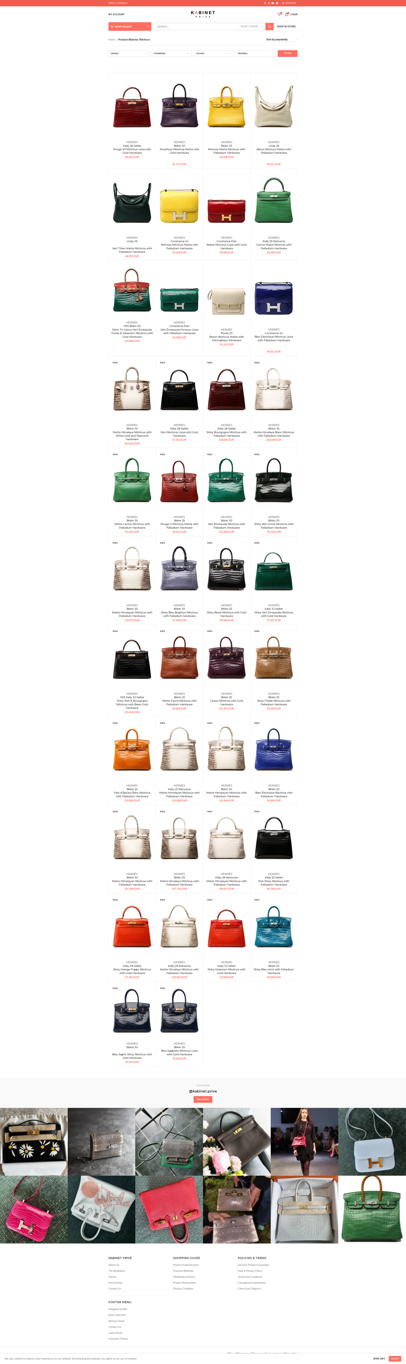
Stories (112, 1277)
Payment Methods (183, 1271)
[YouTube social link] (273, 3)
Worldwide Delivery (184, 1277)
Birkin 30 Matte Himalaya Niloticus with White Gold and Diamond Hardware (132, 432)
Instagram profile (117, 1309)
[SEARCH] (269, 26)
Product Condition (183, 1288)
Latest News (115, 1333)
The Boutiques (116, 1271)
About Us (113, 1265)
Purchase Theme (118, 1338)
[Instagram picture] (34, 1142)
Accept (395, 1359)
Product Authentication (185, 1265)
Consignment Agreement (252, 1282)
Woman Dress (116, 1321)
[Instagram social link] (269, 3)
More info (379, 1358)
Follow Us (203, 1099)
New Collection (117, 1315)
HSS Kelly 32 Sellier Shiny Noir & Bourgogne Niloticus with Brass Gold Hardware (132, 701)
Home (112, 39)
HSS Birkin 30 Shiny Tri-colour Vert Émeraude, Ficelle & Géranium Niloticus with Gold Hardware (132, 329)
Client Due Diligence (249, 1288)
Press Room (115, 1282)
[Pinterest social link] (277, 3)
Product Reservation (184, 1282)
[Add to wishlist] (151, 80)
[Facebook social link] (265, 3)
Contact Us (114, 1288)
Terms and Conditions (250, 1277)
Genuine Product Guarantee (253, 1265)
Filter (287, 53)
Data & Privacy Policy (250, 1271)
